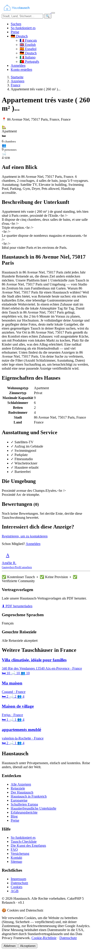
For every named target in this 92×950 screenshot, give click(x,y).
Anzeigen (17, 81)
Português (29, 61)
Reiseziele (18, 788)
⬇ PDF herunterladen (17, 606)
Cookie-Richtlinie (43, 938)
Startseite (17, 77)
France (15, 85)
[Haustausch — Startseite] (26, 12)
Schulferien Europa (24, 804)
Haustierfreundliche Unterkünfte (33, 808)
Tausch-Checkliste (24, 841)
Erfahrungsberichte (24, 812)
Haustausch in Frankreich (29, 796)
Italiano (28, 57)
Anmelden (18, 65)
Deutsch (28, 53)
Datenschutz (19, 883)
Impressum (18, 879)
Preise (15, 32)
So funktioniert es (23, 28)
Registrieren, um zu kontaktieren (25, 536)
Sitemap (16, 861)
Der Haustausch (22, 792)
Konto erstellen (21, 69)
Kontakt (16, 857)
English (28, 45)
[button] (19, 36)
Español (28, 49)
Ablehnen (10, 946)
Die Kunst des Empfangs (28, 845)
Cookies (16, 887)
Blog (14, 816)
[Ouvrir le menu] (53, 13)
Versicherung (20, 853)
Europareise (19, 800)
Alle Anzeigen (21, 784)
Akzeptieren (28, 946)
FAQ (14, 849)
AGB (15, 891)
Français (28, 40)
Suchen (16, 24)
